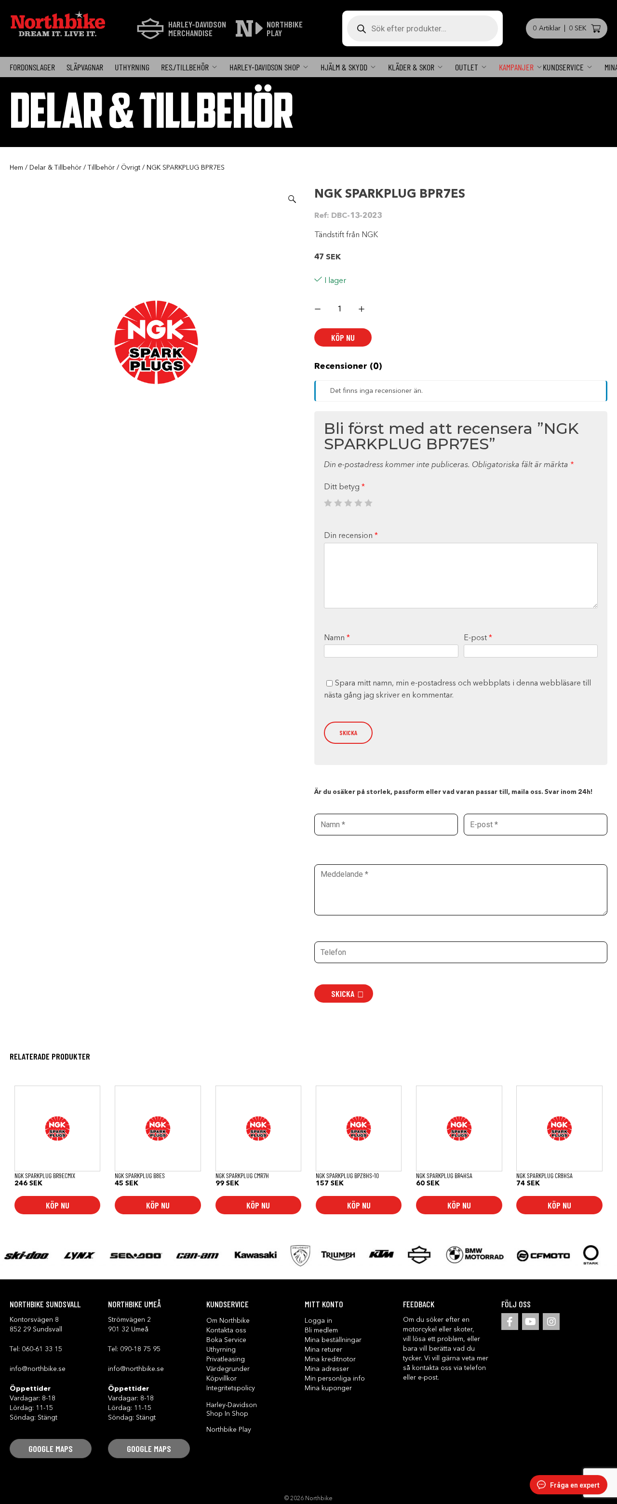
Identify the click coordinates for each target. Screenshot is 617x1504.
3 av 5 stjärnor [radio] (348, 503)
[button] (292, 199)
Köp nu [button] (57, 1205)
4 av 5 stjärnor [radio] (358, 503)
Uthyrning (132, 67)
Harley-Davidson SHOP (264, 67)
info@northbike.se (38, 1369)
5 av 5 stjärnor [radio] (368, 503)
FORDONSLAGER (32, 67)
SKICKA (342, 993)
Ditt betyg (344, 487)
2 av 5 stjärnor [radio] (338, 503)
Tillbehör (101, 167)
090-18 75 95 (140, 1349)
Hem (16, 167)
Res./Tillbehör (185, 67)
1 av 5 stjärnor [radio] (328, 503)
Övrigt (130, 167)
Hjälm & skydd (344, 67)
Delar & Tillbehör (55, 167)
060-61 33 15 (42, 1349)
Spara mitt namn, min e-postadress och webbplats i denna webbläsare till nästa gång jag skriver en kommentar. (457, 690)
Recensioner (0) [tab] (348, 366)
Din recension (351, 536)
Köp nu (343, 337)
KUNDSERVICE (563, 67)
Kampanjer (516, 67)
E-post (478, 638)
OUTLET (466, 67)
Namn (337, 638)
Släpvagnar (85, 67)
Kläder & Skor (411, 67)
